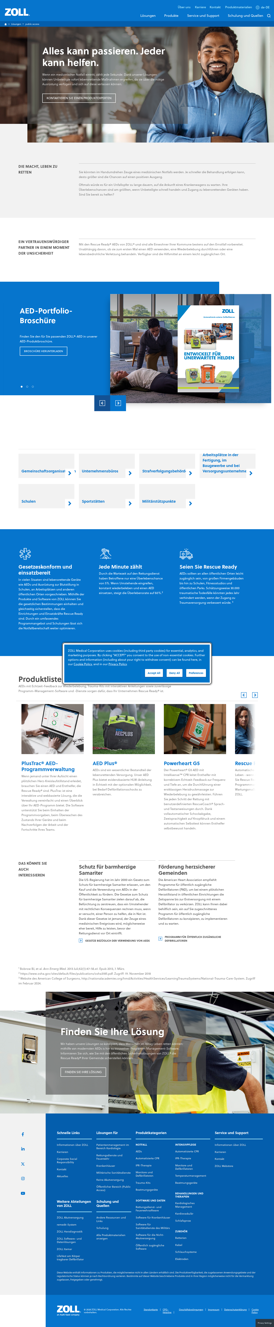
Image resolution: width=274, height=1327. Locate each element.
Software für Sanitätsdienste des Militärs (153, 1226)
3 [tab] (33, 387)
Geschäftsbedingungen (191, 1309)
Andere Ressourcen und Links (111, 1219)
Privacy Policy (117, 664)
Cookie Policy (255, 1311)
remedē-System (66, 1225)
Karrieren (62, 1152)
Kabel (178, 1245)
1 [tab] (22, 387)
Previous (102, 403)
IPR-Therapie (144, 1165)
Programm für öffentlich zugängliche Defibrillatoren (193, 938)
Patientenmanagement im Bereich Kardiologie (112, 1146)
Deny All (174, 673)
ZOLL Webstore (224, 1166)
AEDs (139, 1151)
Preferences (196, 673)
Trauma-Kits (143, 1183)
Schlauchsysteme (186, 1252)
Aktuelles (62, 1176)
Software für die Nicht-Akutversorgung (150, 1236)
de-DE (265, 7)
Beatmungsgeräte (147, 1190)
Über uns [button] (184, 7)
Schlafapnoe (183, 1221)
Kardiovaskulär (184, 1213)
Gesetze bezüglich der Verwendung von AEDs (117, 940)
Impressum (213, 1309)
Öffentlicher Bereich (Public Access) (113, 1188)
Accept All (154, 673)
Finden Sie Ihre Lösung (83, 1072)
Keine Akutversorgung (110, 1180)
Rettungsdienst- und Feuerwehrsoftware (148, 1208)
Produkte (171, 15)
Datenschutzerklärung (235, 1309)
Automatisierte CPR (147, 1158)
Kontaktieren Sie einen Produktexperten (79, 98)
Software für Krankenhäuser (153, 1217)
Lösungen (148, 15)
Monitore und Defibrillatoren (144, 1174)
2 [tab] (27, 387)
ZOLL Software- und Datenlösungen (69, 1240)
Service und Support (203, 15)
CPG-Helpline (167, 1311)
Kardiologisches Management (185, 1204)
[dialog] (137, 663)
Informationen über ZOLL (72, 1145)
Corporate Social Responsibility (67, 1160)
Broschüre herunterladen (43, 351)
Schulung (102, 1228)
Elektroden (181, 1259)
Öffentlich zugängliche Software (150, 1247)
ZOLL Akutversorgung (70, 1217)
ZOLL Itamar (64, 1249)
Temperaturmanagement (190, 1176)
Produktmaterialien (238, 7)
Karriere (200, 7)
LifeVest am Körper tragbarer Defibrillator (70, 1257)
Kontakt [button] (215, 7)
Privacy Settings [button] (265, 1323)
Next (118, 403)
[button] (263, 8)
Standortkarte (151, 1309)
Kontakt (61, 1169)
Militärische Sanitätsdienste (113, 1173)
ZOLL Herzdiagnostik (69, 1231)
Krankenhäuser (105, 1166)
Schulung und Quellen (245, 15)
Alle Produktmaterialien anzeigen (110, 1236)
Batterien (181, 1238)
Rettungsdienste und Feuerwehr (109, 1157)
